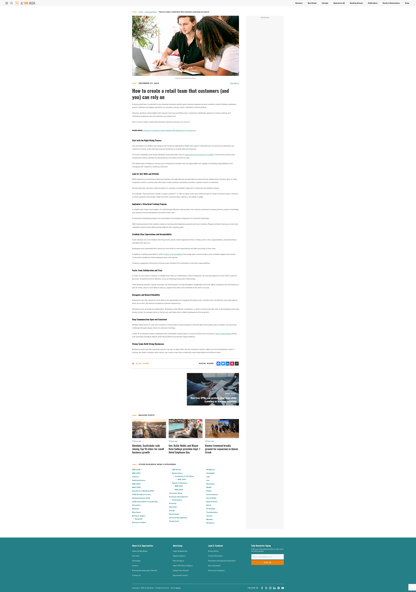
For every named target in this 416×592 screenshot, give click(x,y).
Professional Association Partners (144, 570)
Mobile (209, 487)
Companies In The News (184, 476)
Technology (210, 508)
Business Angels (138, 516)
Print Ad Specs (178, 561)
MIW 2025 (136, 484)
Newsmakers (177, 473)
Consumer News (175, 493)
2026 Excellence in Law (141, 494)
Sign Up (267, 562)
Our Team (135, 556)
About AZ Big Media (139, 551)
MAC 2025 (136, 487)
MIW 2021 (179, 486)
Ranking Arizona (138, 480)
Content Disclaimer (215, 556)
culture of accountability (173, 254)
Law (207, 480)
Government (174, 521)
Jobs (208, 476)
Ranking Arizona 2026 (141, 498)
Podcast (135, 476)
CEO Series (176, 469)
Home (141, 12)
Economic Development (178, 496)
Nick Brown (234, 83)
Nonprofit (138, 519)
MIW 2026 (136, 469)
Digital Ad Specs (179, 556)
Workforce (210, 523)
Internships (136, 561)
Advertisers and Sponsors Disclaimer (222, 561)
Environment (174, 514)
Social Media (211, 498)
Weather (209, 519)
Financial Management (178, 517)
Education (173, 507)
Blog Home (142, 363)
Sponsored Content (180, 575)
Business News (151, 12)
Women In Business (179, 483)
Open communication (223, 333)
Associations (177, 500)
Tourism (209, 516)
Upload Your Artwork (180, 570)
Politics (209, 491)
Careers (135, 565)
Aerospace (136, 505)
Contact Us (136, 575)
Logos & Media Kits (180, 551)
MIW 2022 (136, 473)
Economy (172, 503)
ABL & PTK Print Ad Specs (183, 565)
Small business (212, 494)
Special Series (211, 501)
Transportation (212, 512)
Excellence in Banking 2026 (143, 491)
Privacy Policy (213, 551)
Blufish (178, 588)
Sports (208, 505)
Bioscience (136, 512)
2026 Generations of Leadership (145, 501)
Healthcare (210, 469)
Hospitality (210, 473)
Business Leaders (139, 522)
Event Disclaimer (214, 565)
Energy (172, 510)
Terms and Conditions (216, 570)
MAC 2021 (182, 479)
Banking (135, 508)
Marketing (210, 484)
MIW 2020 (179, 489)
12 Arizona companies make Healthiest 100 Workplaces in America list (169, 130)
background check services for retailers (199, 154)
